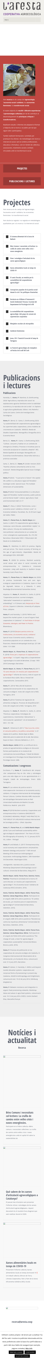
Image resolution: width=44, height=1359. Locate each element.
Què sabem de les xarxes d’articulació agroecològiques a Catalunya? (22, 1195)
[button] (22, 238)
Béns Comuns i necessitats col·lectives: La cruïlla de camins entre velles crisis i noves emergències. (19, 1117)
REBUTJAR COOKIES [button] (16, 1352)
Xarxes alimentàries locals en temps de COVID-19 (21, 1264)
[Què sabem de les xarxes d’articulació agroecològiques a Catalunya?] (22, 1167)
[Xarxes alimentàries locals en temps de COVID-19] (22, 1240)
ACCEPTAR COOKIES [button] (22, 1356)
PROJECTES (22, 168)
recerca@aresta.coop (22, 1321)
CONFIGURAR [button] (30, 1352)
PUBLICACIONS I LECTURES (22, 181)
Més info (29, 1348)
